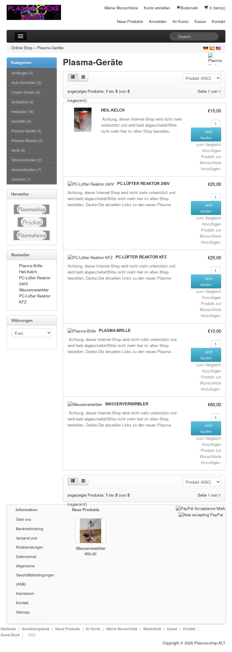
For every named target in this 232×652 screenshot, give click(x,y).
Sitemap (23, 612)
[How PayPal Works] (200, 508)
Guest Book (10, 634)
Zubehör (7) (21, 179)
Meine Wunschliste (121, 8)
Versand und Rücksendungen (29, 542)
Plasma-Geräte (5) (26, 130)
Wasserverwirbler (34, 290)
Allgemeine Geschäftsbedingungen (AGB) (35, 574)
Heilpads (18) (22, 111)
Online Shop (22, 47)
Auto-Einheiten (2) (26, 82)
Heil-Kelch (28, 271)
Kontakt (218, 21)
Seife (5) (18, 150)
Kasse (200, 21)
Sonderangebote (36, 628)
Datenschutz (26, 556)
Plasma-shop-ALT (209, 643)
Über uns (23, 519)
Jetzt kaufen (207, 134)
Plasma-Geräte (50, 47)
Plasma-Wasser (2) (27, 140)
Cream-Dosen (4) (25, 92)
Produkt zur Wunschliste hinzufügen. (210, 162)
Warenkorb (152, 628)
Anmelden (157, 21)
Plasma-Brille (30, 265)
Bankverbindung (29, 528)
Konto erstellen (157, 8)
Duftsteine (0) (22, 101)
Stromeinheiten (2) (26, 159)
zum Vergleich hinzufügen (208, 147)
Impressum (25, 593)
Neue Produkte (130, 21)
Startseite (8, 628)
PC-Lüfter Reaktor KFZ (141, 257)
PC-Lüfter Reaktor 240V (143, 183)
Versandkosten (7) (26, 169)
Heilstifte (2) (21, 121)
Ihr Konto (180, 21)
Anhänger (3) (22, 72)
